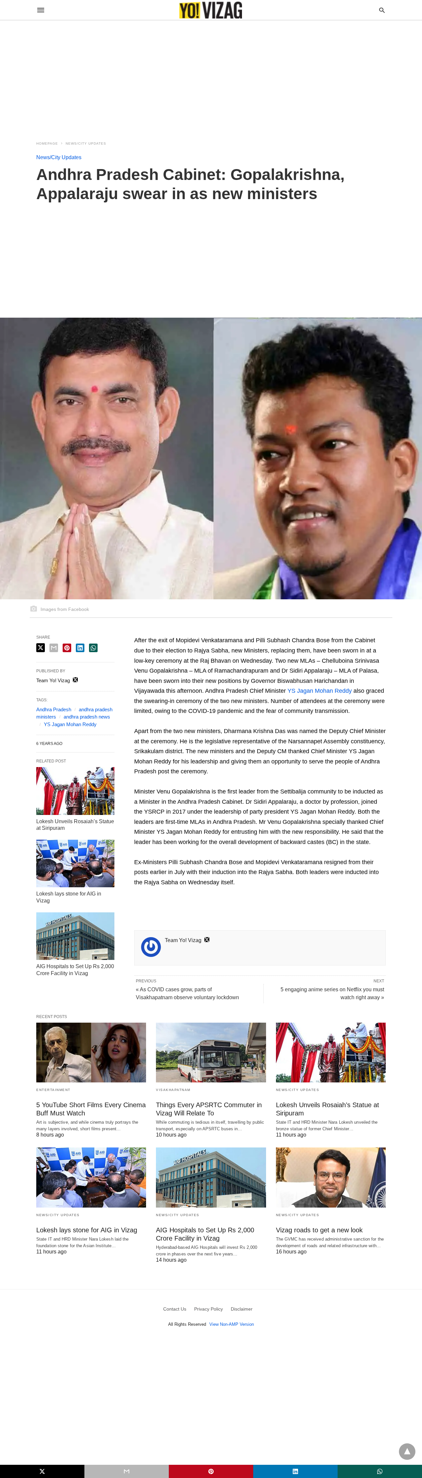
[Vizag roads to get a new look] (331, 1177)
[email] (126, 1471)
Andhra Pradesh (53, 709)
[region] (211, 76)
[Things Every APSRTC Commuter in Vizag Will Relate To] (211, 1052)
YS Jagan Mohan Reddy (319, 690)
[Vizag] (210, 10)
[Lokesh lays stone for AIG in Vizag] (75, 863)
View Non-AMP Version (231, 1324)
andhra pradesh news (87, 717)
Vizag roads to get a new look (319, 1230)
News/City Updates (86, 143)
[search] (382, 10)
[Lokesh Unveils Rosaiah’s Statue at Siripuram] (75, 791)
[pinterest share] (67, 648)
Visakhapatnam (173, 1090)
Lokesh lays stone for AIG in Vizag (86, 1230)
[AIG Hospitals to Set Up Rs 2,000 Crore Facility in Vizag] (75, 936)
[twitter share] (40, 647)
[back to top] (407, 1451)
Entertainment (53, 1090)
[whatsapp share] (93, 648)
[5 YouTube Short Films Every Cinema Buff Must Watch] (91, 1052)
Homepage (47, 143)
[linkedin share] (80, 648)
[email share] (53, 648)
